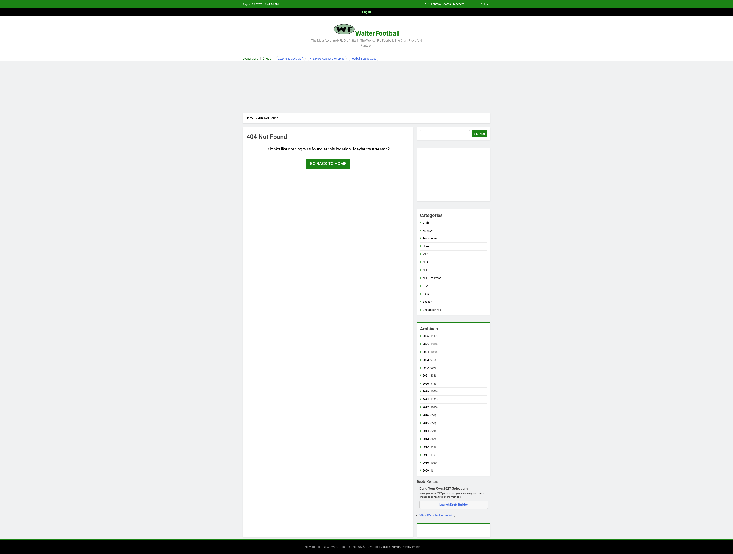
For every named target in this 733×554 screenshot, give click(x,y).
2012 (426, 447)
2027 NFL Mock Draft (291, 58)
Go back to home (328, 163)
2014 (426, 431)
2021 (426, 375)
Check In (268, 58)
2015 (426, 423)
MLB (425, 254)
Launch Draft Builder (453, 504)
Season (427, 301)
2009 (426, 470)
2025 (426, 344)
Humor (427, 246)
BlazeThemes (391, 546)
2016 (426, 415)
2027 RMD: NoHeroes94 (436, 515)
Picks (426, 294)
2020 (426, 383)
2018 (426, 399)
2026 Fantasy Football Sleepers (444, 4)
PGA (425, 286)
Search (479, 133)
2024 (426, 352)
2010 (426, 462)
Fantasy (428, 230)
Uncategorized (432, 309)
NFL (425, 270)
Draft (426, 222)
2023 (426, 360)
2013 (426, 439)
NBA (425, 262)
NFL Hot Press (432, 278)
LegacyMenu (250, 58)
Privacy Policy (411, 546)
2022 (426, 368)
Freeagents (430, 238)
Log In (366, 12)
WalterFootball (377, 33)
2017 (426, 407)
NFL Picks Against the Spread (327, 58)
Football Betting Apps (363, 58)
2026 (426, 336)
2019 (426, 391)
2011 (426, 455)
